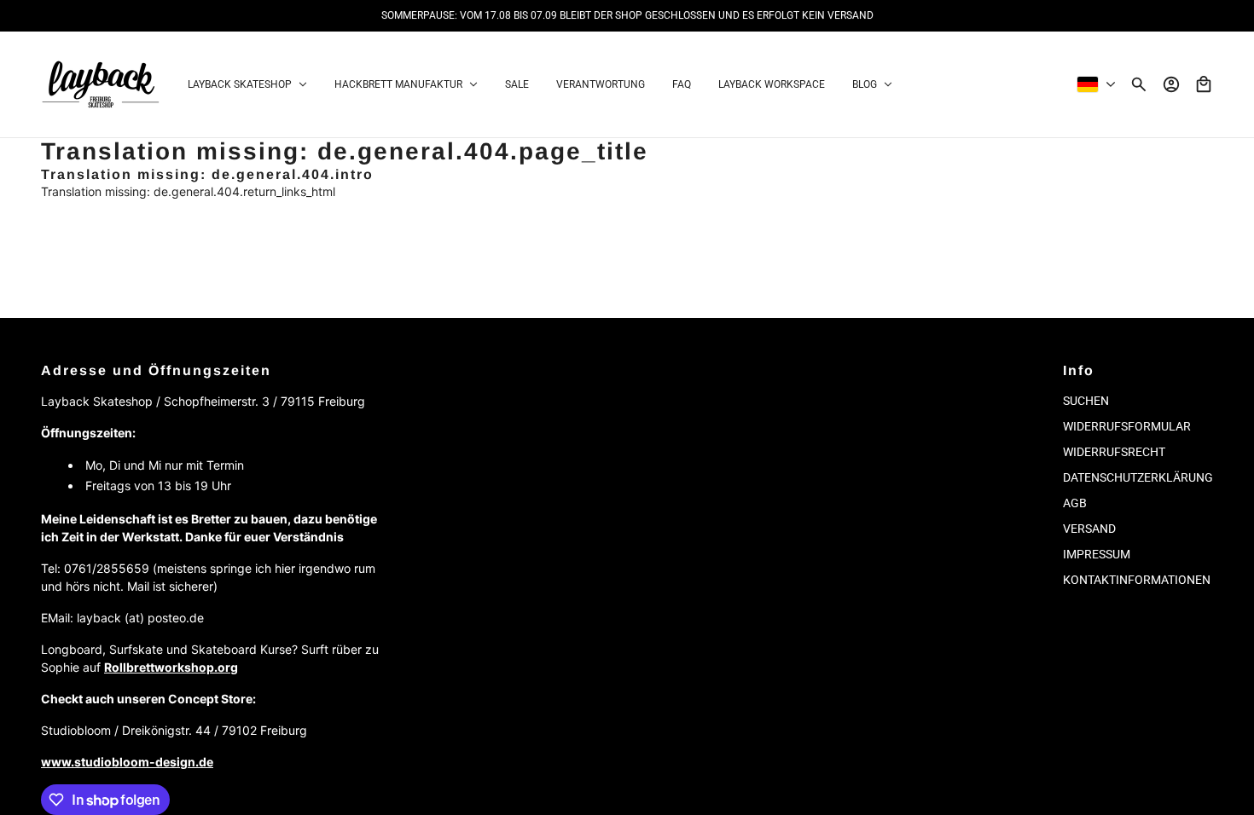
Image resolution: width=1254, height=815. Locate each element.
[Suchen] (1138, 84)
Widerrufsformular (1127, 426)
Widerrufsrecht (1114, 452)
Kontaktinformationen (1136, 580)
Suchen (1086, 401)
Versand (1089, 528)
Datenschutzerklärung (1138, 477)
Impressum (1096, 554)
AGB (1075, 503)
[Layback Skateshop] (100, 84)
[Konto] (1171, 84)
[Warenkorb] (1203, 84)
